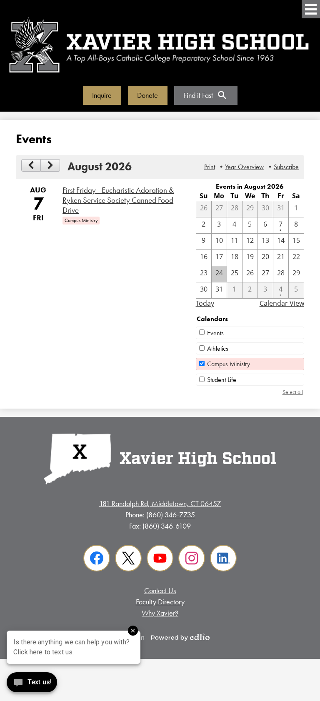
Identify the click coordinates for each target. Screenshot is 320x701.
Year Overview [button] (244, 166)
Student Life (221, 379)
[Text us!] (32, 684)
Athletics (217, 348)
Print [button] (209, 166)
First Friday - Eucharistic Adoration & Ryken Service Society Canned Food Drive (118, 200)
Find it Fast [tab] (198, 95)
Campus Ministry (228, 363)
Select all (292, 392)
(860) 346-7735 (170, 514)
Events (215, 333)
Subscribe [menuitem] (286, 166)
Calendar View (282, 303)
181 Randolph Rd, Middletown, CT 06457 (160, 503)
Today (205, 303)
